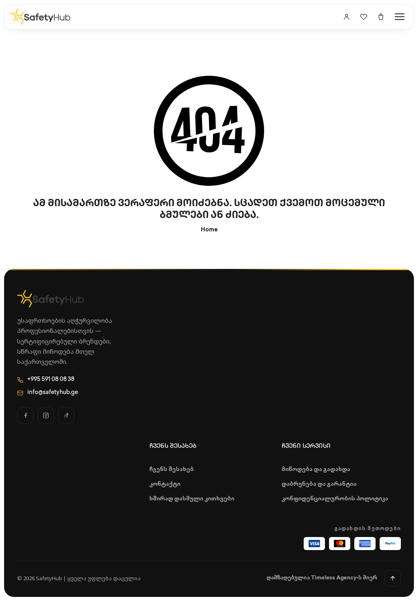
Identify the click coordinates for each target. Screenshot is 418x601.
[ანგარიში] (346, 17)
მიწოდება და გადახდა (316, 470)
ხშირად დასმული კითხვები (191, 499)
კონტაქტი (164, 484)
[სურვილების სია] (364, 17)
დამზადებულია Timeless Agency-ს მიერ (322, 578)
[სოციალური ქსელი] (25, 415)
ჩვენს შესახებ (171, 470)
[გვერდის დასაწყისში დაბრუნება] (393, 578)
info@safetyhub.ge (52, 393)
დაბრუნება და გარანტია (319, 484)
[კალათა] (381, 17)
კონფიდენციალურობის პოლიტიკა (335, 499)
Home (209, 230)
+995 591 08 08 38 (50, 379)
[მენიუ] (399, 17)
